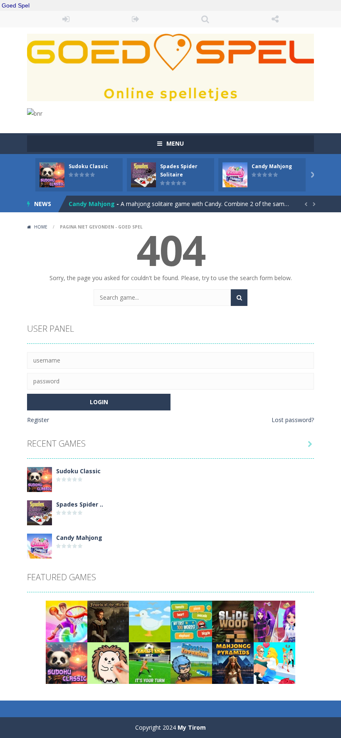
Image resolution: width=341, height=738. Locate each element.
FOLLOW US (275, 19)
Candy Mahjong (272, 166)
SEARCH (205, 19)
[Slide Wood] (233, 621)
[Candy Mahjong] (39, 545)
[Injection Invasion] (191, 662)
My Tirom (192, 727)
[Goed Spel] (170, 67)
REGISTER (136, 19)
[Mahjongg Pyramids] (233, 662)
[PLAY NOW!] (52, 174)
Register (38, 420)
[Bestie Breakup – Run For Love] (274, 662)
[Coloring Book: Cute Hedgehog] (108, 662)
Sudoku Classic (88, 166)
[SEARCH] (239, 297)
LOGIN (66, 19)
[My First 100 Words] (191, 621)
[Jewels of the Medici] (108, 621)
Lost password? (293, 420)
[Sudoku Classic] (39, 479)
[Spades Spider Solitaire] (39, 512)
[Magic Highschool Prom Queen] (274, 621)
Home (41, 227)
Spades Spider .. (79, 504)
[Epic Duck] (149, 621)
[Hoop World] (66, 621)
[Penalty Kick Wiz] (149, 662)
